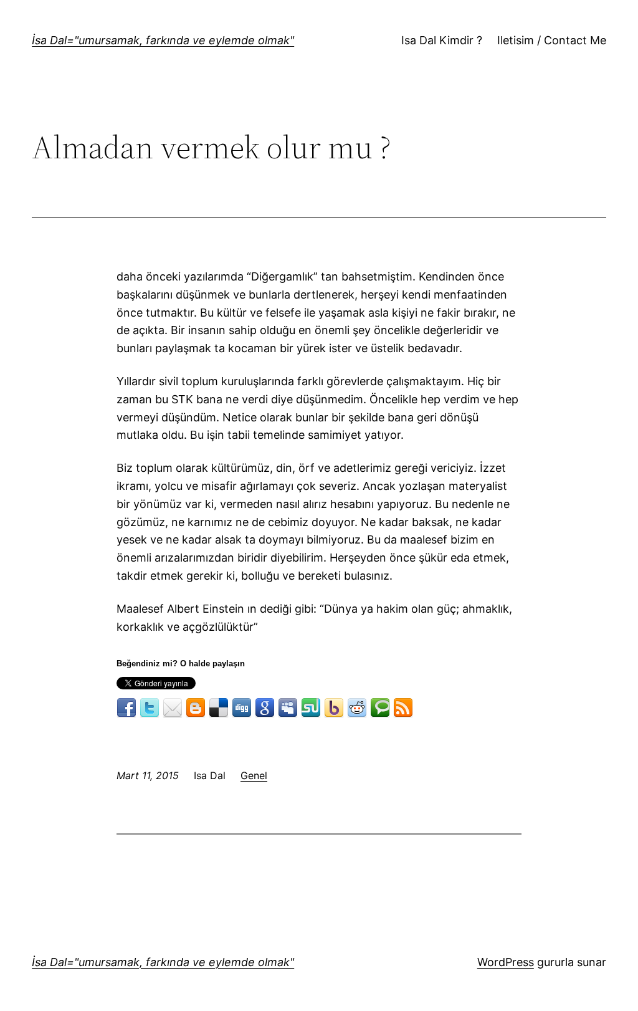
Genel (253, 775)
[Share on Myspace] (288, 708)
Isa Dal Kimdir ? (441, 40)
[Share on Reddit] (357, 708)
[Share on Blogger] (196, 708)
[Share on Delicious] (219, 708)
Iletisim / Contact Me (551, 40)
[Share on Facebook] (126, 708)
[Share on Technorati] (380, 708)
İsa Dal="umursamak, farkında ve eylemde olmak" (163, 40)
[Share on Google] (265, 708)
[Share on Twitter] (150, 708)
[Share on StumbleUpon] (311, 708)
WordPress (505, 962)
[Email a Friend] (173, 708)
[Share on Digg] (242, 708)
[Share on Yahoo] (334, 708)
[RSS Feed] (403, 708)
